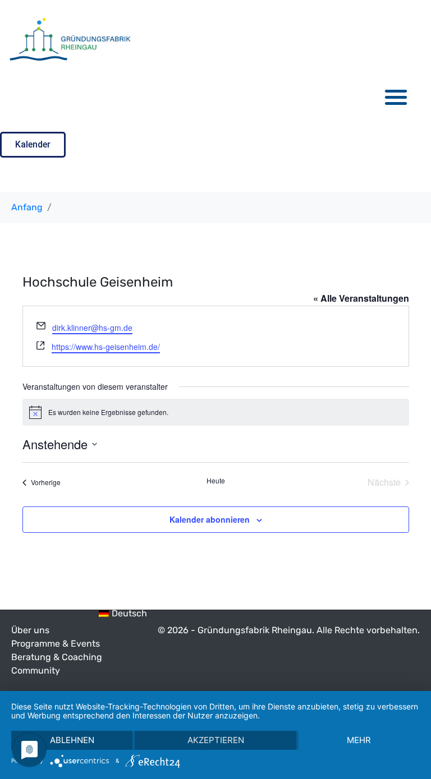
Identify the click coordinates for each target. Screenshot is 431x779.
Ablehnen (72, 740)
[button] (396, 97)
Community (35, 670)
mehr (359, 740)
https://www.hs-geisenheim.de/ (106, 346)
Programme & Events (55, 643)
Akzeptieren (215, 740)
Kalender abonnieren (209, 519)
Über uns (30, 630)
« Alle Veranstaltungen (361, 298)
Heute (216, 480)
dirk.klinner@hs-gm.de (92, 327)
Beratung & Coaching (56, 657)
